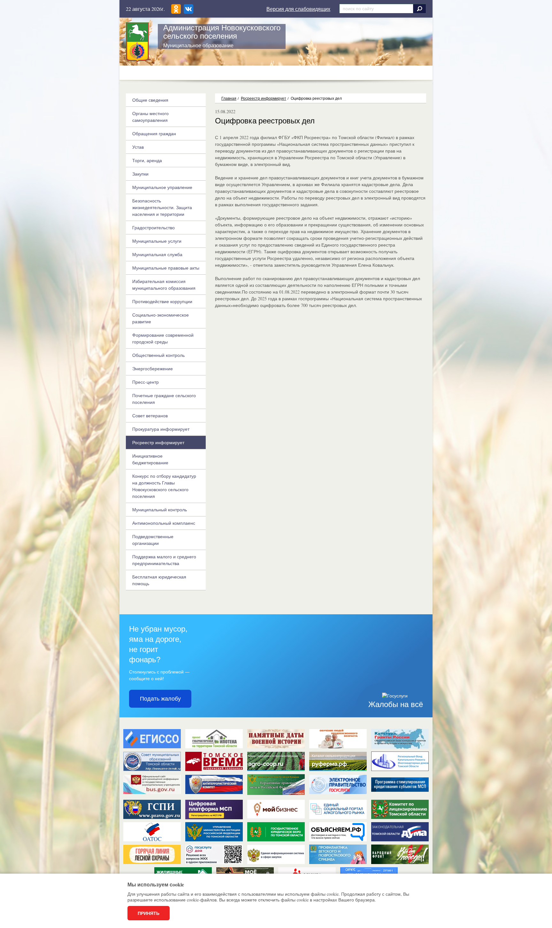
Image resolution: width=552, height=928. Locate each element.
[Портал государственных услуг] (338, 784)
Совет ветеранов (150, 416)
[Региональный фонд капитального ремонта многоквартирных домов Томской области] (400, 761)
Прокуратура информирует (160, 429)
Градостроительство (153, 227)
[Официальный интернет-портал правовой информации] (152, 809)
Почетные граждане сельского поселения (164, 398)
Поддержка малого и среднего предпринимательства (164, 560)
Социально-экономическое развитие (160, 318)
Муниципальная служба (157, 254)
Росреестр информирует (263, 98)
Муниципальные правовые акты (165, 268)
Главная (228, 98)
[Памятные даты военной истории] (276, 738)
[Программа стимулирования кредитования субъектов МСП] (400, 787)
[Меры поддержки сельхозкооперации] (276, 761)
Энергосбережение (152, 369)
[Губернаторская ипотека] (214, 738)
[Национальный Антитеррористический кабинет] (214, 784)
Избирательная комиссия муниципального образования (163, 284)
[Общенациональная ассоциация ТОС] (152, 831)
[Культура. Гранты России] (400, 738)
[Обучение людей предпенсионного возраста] (338, 738)
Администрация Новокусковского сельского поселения (221, 31)
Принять (148, 913)
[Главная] (137, 42)
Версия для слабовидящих (298, 8)
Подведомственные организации (152, 539)
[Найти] (419, 8)
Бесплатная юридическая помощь (159, 580)
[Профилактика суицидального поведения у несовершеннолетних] (338, 854)
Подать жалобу (160, 699)
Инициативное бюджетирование (150, 459)
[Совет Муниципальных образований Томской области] (152, 761)
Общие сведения (150, 100)
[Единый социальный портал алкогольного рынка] (338, 809)
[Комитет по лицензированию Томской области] (400, 809)
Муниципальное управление (162, 187)
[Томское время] (214, 761)
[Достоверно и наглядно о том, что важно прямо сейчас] (338, 831)
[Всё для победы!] (400, 854)
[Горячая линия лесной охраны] (152, 854)
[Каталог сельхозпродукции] (338, 761)
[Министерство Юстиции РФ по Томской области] (214, 831)
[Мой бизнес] (276, 809)
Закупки (140, 174)
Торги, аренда (147, 160)
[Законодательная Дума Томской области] (400, 831)
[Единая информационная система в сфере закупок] (276, 854)
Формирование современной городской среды (163, 338)
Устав (138, 147)
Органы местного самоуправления (150, 116)
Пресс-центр (145, 382)
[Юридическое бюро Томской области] (276, 831)
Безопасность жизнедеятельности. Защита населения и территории (162, 207)
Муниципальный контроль (159, 510)
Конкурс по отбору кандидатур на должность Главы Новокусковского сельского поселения (164, 486)
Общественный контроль (158, 355)
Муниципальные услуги (156, 241)
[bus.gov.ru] (152, 784)
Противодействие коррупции (162, 301)
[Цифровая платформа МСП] (214, 809)
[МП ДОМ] (214, 854)
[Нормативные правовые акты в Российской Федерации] (276, 783)
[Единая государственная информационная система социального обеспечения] (152, 738)
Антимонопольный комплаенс (163, 523)
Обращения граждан (154, 133)
